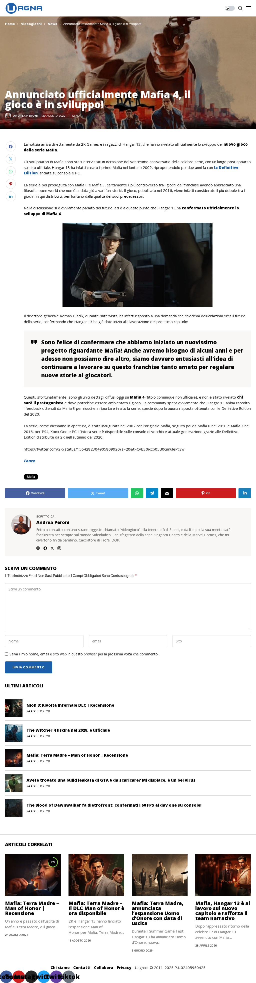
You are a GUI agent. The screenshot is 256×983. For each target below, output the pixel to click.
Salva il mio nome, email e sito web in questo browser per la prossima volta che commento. (84, 654)
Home (10, 24)
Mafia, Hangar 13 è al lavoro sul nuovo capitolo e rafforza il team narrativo (222, 911)
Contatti (81, 967)
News (52, 24)
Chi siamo (60, 967)
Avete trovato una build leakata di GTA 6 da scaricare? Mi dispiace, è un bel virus (111, 780)
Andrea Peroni (25, 115)
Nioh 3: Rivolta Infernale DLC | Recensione (70, 705)
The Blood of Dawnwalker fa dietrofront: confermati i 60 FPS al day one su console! (114, 805)
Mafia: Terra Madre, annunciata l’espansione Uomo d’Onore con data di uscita (157, 913)
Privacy (124, 967)
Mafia (31, 477)
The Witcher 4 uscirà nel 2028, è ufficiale (68, 730)
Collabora (103, 967)
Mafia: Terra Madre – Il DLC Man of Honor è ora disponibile (96, 908)
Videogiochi (31, 24)
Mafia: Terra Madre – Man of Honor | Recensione (77, 755)
